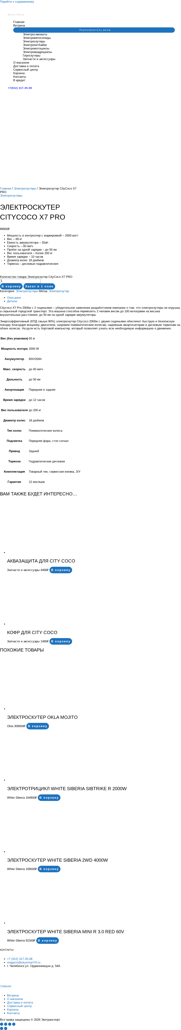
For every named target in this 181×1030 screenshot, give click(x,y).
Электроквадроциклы (37, 52)
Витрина (19, 25)
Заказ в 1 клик (39, 286)
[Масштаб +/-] (1, 1024)
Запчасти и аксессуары (39, 59)
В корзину (11, 286)
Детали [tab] (12, 301)
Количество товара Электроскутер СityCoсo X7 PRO (36, 277)
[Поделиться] (9, 1024)
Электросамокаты (35, 34)
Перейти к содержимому (17, 1)
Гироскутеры (31, 55)
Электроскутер (59, 291)
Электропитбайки (35, 45)
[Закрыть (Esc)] (13, 1024)
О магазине (21, 62)
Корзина (19, 73)
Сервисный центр (25, 69)
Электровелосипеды (37, 38)
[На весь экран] (5, 1024)
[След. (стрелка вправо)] (5, 1028)
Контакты (19, 76)
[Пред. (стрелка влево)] (1, 1028)
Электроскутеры (34, 41)
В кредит (19, 80)
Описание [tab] (14, 297)
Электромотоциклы (36, 48)
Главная (18, 22)
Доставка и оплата (26, 66)
